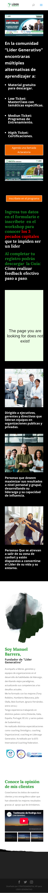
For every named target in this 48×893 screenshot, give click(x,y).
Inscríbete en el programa (24, 198)
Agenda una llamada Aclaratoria (24, 150)
